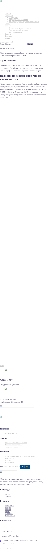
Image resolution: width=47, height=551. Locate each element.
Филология (9, 514)
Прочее (7, 512)
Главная (8, 14)
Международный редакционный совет (24, 22)
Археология (9, 462)
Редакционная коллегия (18, 20)
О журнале (9, 16)
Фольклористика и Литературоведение (20, 456)
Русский (8, 496)
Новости (8, 34)
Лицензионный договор (18, 30)
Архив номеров (11, 433)
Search (2, 44)
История (8, 460)
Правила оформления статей (20, 28)
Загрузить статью (16, 32)
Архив (7, 38)
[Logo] (17, 1)
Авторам (8, 26)
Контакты (8, 36)
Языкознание (10, 458)
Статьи (7, 24)
